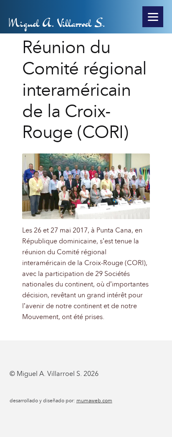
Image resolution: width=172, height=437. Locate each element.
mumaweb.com (94, 400)
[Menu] (152, 16)
